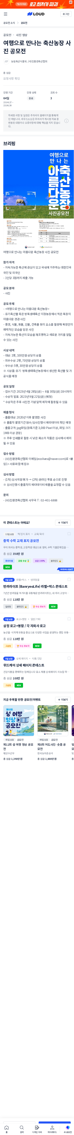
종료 (31, 98)
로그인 (66, 14)
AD (70, 2)
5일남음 (9, 619)
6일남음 (9, 579)
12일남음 (9, 534)
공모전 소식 (9, 22)
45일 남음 (9, 739)
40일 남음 (43, 739)
